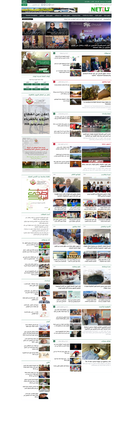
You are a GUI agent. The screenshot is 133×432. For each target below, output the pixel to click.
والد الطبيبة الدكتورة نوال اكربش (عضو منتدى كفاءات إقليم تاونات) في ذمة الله (30, 367)
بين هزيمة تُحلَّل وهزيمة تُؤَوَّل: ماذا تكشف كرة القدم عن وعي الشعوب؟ (30, 244)
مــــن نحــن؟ (102, 1)
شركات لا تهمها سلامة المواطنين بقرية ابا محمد (61, 100)
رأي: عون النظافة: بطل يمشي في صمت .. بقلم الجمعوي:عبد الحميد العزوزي (30, 258)
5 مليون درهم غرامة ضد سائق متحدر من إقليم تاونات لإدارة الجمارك (67, 247)
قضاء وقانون (76, 226)
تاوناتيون (41, 15)
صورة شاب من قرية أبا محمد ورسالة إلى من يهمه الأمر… (61, 92)
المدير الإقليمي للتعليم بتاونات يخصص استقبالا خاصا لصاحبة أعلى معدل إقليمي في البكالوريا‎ (97, 328)
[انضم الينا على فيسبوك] (42, 5)
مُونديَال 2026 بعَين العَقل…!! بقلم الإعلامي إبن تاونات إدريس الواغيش (30, 251)
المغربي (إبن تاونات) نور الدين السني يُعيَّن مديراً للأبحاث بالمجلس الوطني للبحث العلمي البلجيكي (60, 210)
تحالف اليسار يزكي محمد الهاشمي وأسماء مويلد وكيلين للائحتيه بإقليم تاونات (36, 222)
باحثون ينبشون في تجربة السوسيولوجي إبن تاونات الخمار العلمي (74, 301)
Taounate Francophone (31, 15)
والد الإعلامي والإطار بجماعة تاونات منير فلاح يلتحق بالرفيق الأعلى (30, 387)
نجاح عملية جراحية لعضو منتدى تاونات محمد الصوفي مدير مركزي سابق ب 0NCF (30, 340)
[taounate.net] (95, 10)
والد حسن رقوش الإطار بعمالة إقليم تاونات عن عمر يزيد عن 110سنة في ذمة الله (31, 374)
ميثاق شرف (87, 1)
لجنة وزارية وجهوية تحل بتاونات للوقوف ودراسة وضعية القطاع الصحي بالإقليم (104, 302)
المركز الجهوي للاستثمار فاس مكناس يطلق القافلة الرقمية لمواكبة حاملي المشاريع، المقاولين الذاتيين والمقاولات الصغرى (61, 319)
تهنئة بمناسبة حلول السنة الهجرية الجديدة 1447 (30, 353)
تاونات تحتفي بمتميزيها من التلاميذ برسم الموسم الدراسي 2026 (99, 195)
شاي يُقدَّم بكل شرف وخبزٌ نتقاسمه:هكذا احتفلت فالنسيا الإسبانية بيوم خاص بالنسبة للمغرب (36, 233)
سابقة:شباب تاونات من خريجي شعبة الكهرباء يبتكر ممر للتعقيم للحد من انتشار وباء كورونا (61, 325)
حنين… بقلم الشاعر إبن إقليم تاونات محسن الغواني (30, 298)
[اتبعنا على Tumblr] (49, 5)
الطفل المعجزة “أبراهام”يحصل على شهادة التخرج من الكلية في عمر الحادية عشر (61, 345)
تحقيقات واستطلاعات (88, 15)
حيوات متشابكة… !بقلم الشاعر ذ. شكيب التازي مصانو (31, 284)
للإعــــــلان (97, 1)
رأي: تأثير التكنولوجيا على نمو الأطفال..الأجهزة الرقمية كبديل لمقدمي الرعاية (31, 272)
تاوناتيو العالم (76, 174)
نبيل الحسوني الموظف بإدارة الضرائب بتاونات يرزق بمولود (31, 325)
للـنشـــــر (92, 1)
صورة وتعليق (106, 82)
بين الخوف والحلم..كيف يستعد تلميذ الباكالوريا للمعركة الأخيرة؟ (31, 265)
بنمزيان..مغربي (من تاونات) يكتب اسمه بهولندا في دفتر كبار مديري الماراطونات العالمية (67, 195)
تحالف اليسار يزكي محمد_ (96, 19)
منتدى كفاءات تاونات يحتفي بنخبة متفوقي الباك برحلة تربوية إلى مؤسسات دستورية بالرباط (103, 210)
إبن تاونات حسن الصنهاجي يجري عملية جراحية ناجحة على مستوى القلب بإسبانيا (31, 347)
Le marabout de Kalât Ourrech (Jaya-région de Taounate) (97, 103)
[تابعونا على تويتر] (44, 5)
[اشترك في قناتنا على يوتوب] (47, 5)
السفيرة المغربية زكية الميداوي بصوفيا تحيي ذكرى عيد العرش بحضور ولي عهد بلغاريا (74, 222)
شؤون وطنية (49, 15)
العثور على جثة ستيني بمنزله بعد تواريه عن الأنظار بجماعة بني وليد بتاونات (62, 118)
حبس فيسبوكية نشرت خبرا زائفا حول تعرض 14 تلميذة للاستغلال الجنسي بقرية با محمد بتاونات (73, 262)
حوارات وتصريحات (76, 15)
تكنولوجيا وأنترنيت (105, 306)
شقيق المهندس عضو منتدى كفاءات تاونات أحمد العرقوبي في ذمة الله (31, 395)
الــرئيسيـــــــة (108, 1)
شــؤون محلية (107, 15)
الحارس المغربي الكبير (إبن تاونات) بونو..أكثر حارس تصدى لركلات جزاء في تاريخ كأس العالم (59, 222)
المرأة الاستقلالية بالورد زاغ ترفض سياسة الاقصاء (61, 64)
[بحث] (29, 1)
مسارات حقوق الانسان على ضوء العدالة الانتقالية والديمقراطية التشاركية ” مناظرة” (97, 74)
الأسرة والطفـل (106, 226)
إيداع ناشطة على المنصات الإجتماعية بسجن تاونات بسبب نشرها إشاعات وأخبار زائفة (60, 262)
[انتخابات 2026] (36, 63)
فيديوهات (107, 53)
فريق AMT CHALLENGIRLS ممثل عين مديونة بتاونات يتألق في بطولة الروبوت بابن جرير (61, 311)
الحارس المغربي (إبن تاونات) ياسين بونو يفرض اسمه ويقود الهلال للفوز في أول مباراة (74, 210)
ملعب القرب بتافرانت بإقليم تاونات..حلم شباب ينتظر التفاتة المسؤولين (96, 165)
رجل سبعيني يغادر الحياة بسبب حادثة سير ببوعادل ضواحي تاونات (61, 124)
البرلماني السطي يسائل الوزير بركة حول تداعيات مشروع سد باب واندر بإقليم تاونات (61, 163)
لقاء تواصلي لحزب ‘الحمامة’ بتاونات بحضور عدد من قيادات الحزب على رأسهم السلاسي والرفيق (36, 230)
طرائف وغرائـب (106, 341)
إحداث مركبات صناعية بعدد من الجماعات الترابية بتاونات (62, 71)
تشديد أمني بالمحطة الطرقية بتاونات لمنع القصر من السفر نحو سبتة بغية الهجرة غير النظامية (97, 135)
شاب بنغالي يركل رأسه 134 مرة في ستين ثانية (61, 352)
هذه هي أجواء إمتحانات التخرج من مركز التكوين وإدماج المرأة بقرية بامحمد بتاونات (89, 222)
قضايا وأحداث (106, 113)
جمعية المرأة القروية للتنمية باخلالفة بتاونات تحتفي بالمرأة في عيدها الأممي (90, 262)
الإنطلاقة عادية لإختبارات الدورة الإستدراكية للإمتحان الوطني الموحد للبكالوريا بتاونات (104, 222)
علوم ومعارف (76, 266)
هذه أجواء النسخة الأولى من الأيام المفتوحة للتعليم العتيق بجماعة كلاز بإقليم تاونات (68, 287)
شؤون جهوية (98, 15)
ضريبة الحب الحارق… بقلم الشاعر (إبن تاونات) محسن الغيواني (31, 305)
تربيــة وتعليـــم (106, 174)
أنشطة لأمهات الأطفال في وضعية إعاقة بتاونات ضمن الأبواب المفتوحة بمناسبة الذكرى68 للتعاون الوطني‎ (97, 248)
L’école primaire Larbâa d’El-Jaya (61, 85)
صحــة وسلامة (106, 266)
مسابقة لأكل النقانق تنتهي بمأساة (61, 366)
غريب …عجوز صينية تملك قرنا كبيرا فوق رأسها (61, 359)
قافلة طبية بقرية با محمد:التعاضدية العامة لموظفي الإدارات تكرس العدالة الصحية (90, 302)
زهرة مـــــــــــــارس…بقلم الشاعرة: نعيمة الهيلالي (31, 313)
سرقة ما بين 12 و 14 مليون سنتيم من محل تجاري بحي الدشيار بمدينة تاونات (61, 132)
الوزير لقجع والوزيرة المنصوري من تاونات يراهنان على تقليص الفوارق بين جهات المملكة (36, 218)
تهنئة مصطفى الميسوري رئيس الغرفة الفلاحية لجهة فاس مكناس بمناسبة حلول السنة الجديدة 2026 (30, 333)
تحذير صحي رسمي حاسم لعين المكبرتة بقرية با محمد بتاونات (97, 287)
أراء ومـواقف (58, 15)
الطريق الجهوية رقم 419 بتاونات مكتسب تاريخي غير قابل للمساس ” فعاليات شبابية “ (61, 58)
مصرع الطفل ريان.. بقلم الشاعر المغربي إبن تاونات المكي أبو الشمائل (31, 292)
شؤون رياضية (66, 15)
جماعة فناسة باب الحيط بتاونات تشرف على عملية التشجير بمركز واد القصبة (61, 156)
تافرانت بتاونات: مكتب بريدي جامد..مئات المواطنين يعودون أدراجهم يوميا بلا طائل (62, 148)
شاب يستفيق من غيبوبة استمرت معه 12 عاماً (98, 361)
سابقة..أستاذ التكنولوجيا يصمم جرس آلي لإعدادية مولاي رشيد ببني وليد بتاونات (61, 333)
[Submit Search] (54, 53)
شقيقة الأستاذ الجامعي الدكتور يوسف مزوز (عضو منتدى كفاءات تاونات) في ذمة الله (31, 381)
